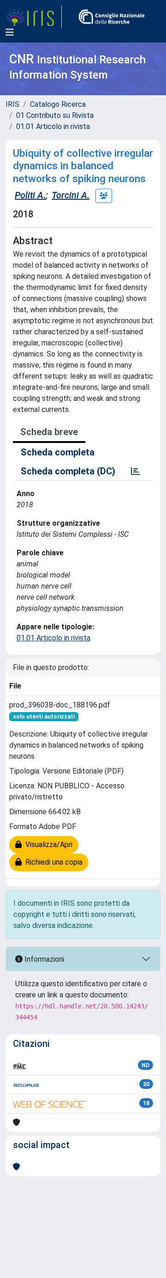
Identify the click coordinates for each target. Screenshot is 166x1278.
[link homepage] (34, 17)
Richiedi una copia (52, 862)
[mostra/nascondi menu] (10, 32)
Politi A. (30, 195)
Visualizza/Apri (47, 844)
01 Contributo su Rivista (55, 115)
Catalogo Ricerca (58, 104)
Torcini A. (70, 195)
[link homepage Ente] (111, 17)
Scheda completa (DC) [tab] (68, 471)
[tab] (135, 471)
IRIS (12, 104)
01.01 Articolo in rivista (53, 126)
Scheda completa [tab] (58, 452)
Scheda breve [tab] (49, 431)
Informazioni (43, 959)
